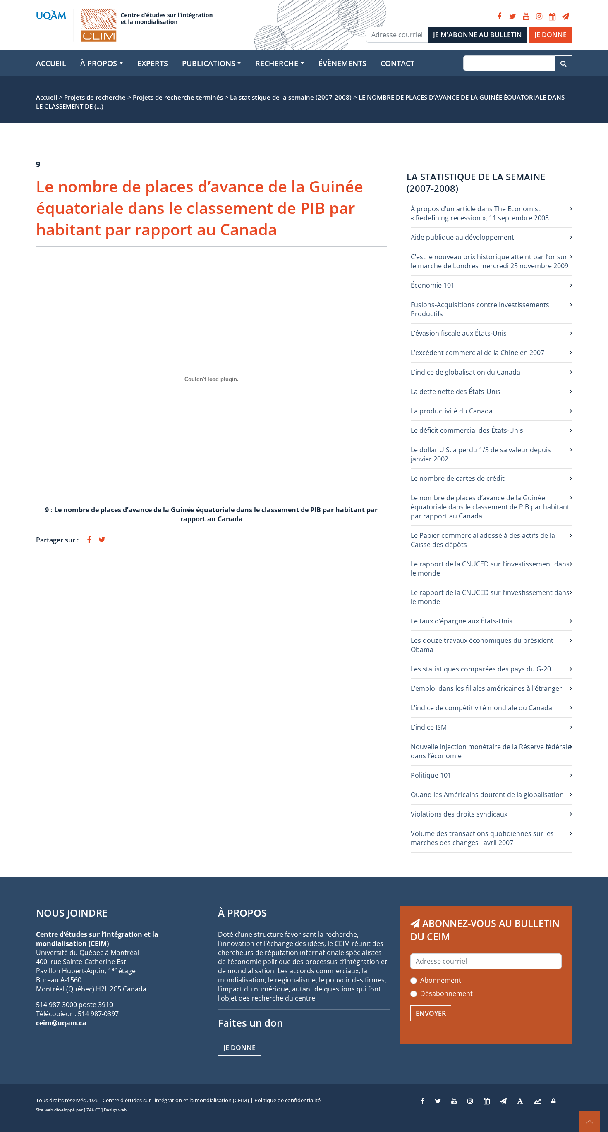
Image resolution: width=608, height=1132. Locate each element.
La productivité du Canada (452, 411)
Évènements (342, 63)
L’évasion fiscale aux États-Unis (459, 333)
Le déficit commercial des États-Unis (467, 430)
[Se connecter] (553, 1101)
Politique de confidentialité (287, 1100)
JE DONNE (550, 34)
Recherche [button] (276, 63)
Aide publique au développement (462, 237)
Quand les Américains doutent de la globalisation (487, 794)
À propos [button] (98, 63)
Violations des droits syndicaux (459, 814)
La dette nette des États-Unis (455, 391)
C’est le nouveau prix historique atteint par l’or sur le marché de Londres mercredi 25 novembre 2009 (489, 261)
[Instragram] (470, 1101)
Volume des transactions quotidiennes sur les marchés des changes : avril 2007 (482, 838)
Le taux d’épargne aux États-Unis (461, 621)
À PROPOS (242, 912)
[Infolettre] (565, 16)
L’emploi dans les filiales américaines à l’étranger (486, 688)
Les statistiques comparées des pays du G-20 (481, 668)
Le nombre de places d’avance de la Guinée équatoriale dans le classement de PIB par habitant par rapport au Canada (490, 507)
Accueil (51, 63)
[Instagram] (539, 16)
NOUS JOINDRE (72, 912)
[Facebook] (499, 16)
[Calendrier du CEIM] (552, 16)
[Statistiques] (537, 1101)
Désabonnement (446, 993)
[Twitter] (512, 16)
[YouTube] (525, 16)
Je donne (239, 1047)
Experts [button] (152, 63)
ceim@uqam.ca (61, 1022)
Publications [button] (208, 63)
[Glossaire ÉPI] (520, 1101)
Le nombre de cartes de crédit (458, 478)
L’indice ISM (429, 727)
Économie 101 (433, 285)
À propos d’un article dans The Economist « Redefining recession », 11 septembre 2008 (480, 213)
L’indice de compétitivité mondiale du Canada (481, 707)
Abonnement (440, 980)
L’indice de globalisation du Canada (465, 372)
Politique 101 (431, 775)
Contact (397, 63)
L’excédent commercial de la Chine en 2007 (477, 352)
